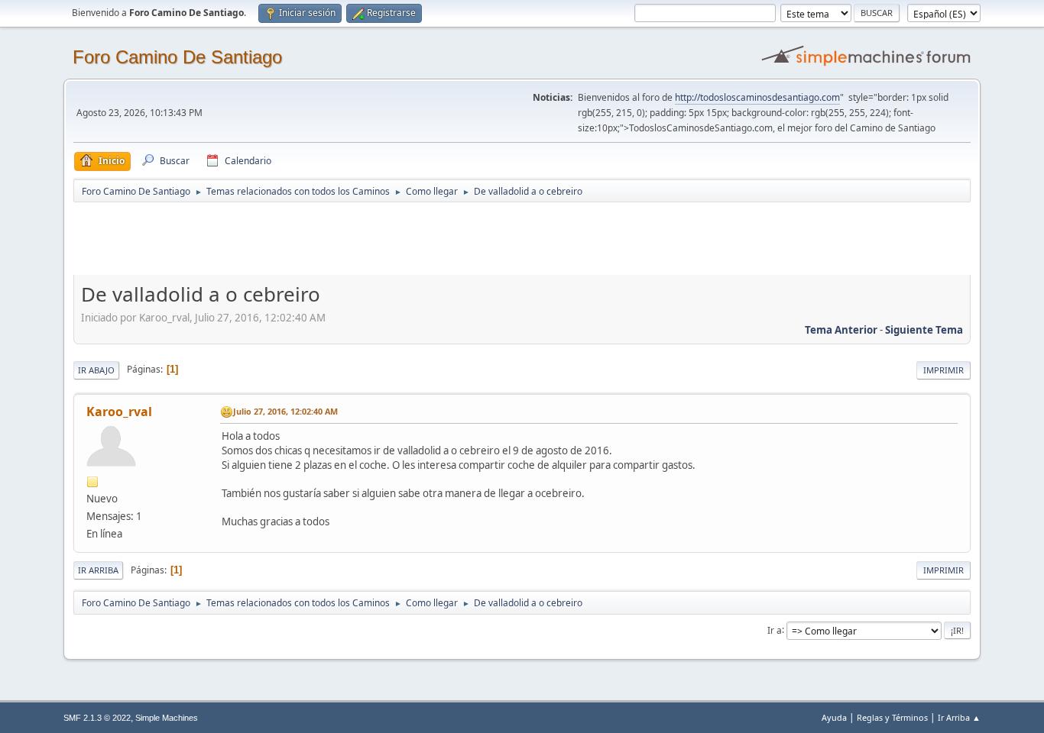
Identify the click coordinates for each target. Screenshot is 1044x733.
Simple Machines (166, 717)
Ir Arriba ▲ (959, 717)
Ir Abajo (96, 370)
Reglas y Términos (892, 717)
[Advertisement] (342, 238)
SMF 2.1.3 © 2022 (97, 717)
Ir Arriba (98, 570)
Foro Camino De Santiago (177, 57)
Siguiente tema (924, 330)
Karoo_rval (119, 411)
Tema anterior (841, 330)
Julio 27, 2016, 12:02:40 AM (285, 411)
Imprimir (943, 370)
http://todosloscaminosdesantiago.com (757, 97)
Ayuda (834, 717)
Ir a (774, 629)
